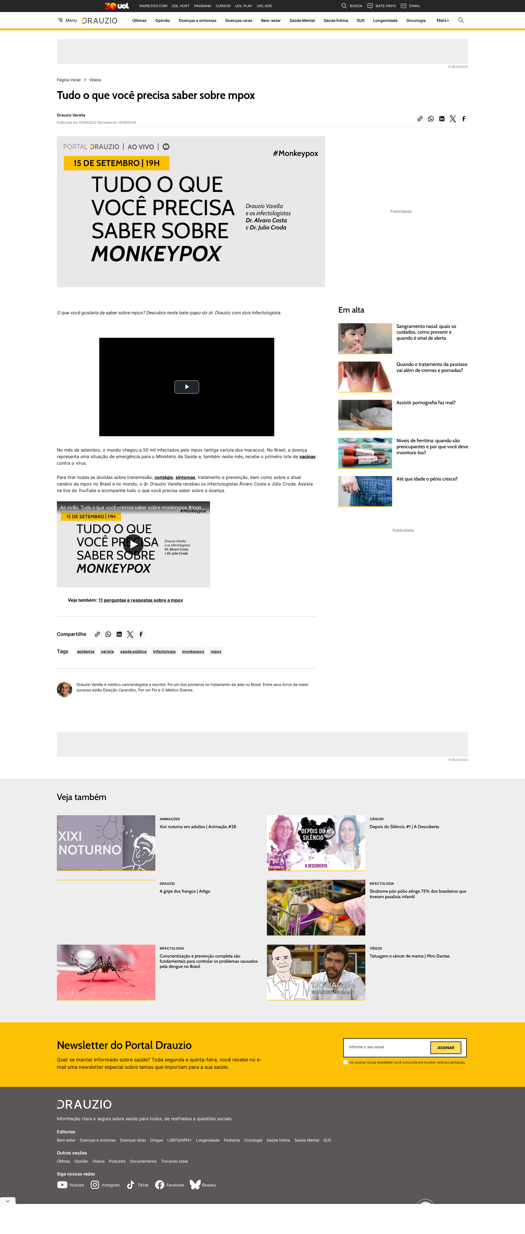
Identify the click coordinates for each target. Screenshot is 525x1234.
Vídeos (98, 1161)
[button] (420, 118)
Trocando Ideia (174, 1161)
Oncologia (416, 20)
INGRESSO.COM (153, 6)
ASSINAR (446, 1048)
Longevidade (385, 20)
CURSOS (223, 6)
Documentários (143, 1161)
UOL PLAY (243, 6)
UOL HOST (181, 6)
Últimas (139, 20)
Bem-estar (271, 20)
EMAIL (414, 6)
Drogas (156, 1140)
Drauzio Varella (71, 115)
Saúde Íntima (336, 20)
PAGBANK (202, 6)
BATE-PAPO (386, 6)
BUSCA (356, 6)
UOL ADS (264, 6)
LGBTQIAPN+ (179, 1140)
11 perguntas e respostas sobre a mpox (140, 600)
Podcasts (117, 1161)
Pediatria (232, 1140)
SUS (360, 20)
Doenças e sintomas (198, 20)
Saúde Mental (302, 20)
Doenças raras (238, 20)
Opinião (162, 20)
